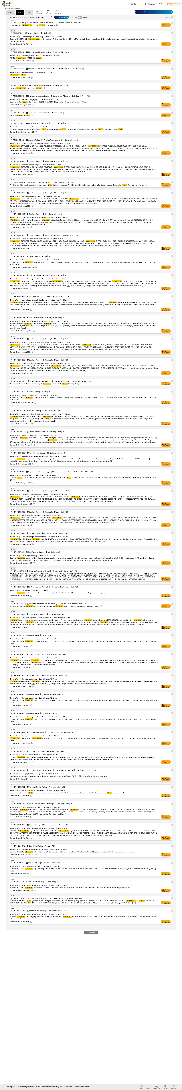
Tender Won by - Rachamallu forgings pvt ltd (25, 100)
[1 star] (18, 17)
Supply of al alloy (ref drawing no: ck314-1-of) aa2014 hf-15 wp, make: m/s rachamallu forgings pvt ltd (49, 102)
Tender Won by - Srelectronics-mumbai (23, 395)
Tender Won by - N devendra (20, 590)
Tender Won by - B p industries (20, 475)
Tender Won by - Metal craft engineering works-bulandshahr (30, 618)
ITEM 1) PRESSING (25, 58)
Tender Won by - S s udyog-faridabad (22, 556)
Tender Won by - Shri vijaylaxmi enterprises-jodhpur (27, 790)
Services (137, 4)
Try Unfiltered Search (62, 17)
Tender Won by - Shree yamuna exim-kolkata (25, 736)
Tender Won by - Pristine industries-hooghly (25, 165)
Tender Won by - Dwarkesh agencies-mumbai (25, 37)
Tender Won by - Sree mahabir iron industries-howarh (28, 456)
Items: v (20, 115)
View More (91, 932)
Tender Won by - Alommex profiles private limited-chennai (29, 143)
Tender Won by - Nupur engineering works (24, 55)
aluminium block (43, 17)
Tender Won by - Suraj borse (20, 127)
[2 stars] (20, 17)
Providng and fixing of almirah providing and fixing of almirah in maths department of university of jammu (54, 606)
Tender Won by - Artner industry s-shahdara (25, 755)
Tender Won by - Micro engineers (21, 72)
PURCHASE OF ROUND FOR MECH (32, 25)
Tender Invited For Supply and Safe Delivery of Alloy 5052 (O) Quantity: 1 (43, 384)
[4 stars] (25, 17)
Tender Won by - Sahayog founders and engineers (27, 774)
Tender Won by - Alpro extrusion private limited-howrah (28, 217)
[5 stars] (27, 17)
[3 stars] (22, 17)
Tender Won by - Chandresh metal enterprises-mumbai (29, 494)
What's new (151, 4)
